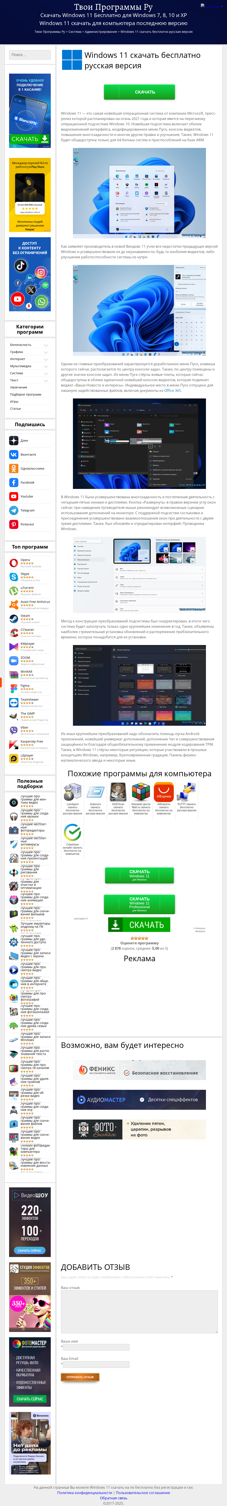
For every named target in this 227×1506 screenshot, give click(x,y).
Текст (14, 380)
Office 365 (172, 390)
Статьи (15, 408)
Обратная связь (113, 1498)
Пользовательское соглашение (143, 1492)
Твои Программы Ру (113, 6)
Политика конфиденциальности (84, 1492)
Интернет (17, 359)
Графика (16, 352)
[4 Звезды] (143, 938)
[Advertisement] (140, 1002)
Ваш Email (69, 1358)
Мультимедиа (20, 366)
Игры (14, 401)
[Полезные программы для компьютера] (1, 682)
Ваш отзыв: (70, 1287)
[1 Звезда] (132, 938)
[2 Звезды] (136, 938)
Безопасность (20, 345)
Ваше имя (69, 1341)
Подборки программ (25, 394)
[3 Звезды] (139, 938)
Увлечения (18, 387)
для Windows (139, 875)
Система (16, 373)
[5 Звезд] (146, 938)
